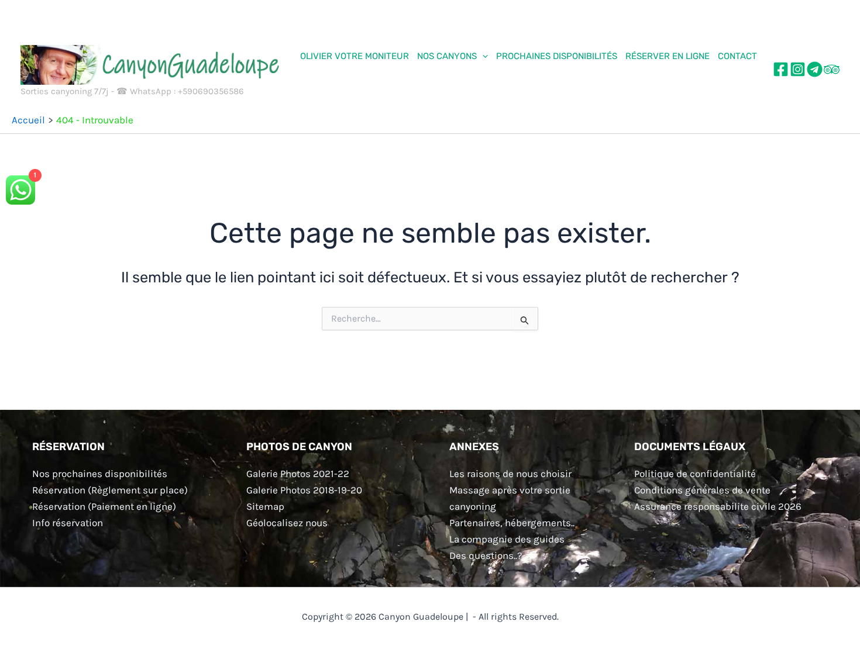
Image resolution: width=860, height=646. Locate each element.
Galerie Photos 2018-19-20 (304, 490)
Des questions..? (485, 555)
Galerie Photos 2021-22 (297, 473)
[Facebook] (781, 69)
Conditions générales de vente (702, 490)
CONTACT (737, 56)
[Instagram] (798, 69)
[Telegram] (815, 69)
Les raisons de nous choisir (510, 473)
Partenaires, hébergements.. (512, 522)
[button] (482, 56)
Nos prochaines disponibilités (99, 473)
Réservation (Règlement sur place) (110, 490)
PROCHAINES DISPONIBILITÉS (556, 56)
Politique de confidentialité (695, 473)
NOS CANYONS (447, 56)
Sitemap (265, 506)
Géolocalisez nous (287, 522)
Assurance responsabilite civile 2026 (717, 506)
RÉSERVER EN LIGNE (667, 56)
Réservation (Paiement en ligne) (104, 506)
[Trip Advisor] (832, 69)
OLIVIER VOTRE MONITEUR (354, 56)
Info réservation (67, 522)
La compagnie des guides (507, 539)
